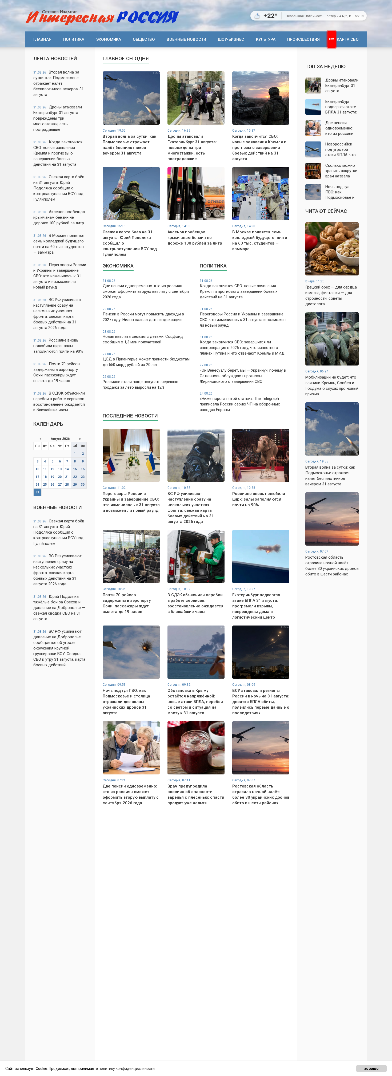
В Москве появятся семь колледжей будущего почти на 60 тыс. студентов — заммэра (58, 244)
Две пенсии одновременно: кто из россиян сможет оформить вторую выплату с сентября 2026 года (146, 289)
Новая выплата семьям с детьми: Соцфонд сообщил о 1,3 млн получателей (143, 337)
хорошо (371, 1068)
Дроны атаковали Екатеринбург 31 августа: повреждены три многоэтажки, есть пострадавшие (57, 118)
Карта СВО (348, 39)
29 (75, 484)
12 (52, 469)
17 (37, 477)
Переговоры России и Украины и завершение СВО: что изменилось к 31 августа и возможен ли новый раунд (59, 276)
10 (37, 469)
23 (83, 477)
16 (83, 469)
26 (52, 484)
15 (75, 469)
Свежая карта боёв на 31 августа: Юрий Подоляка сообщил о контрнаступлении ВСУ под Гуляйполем (58, 188)
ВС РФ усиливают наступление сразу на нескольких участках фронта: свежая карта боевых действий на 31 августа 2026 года (57, 313)
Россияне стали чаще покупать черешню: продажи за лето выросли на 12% (141, 382)
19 (52, 477)
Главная (42, 39)
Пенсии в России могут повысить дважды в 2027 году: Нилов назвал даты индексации (143, 314)
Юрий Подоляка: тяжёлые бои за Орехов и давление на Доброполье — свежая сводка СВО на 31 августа (59, 607)
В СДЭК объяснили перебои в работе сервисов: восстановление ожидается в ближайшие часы (59, 401)
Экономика (108, 39)
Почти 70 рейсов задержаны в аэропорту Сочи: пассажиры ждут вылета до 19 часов (56, 372)
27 (60, 484)
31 (37, 492)
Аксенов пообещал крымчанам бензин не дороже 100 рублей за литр (59, 217)
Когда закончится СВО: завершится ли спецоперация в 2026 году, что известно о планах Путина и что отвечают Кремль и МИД (242, 345)
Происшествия (303, 39)
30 (83, 484)
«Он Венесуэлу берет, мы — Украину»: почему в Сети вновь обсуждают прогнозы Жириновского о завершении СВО (243, 373)
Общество (144, 39)
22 (75, 477)
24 (37, 484)
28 (67, 484)
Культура (265, 39)
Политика (73, 39)
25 (45, 484)
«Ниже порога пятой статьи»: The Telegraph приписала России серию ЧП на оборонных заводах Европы (240, 402)
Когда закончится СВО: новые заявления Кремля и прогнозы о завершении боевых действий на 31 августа (57, 153)
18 (45, 477)
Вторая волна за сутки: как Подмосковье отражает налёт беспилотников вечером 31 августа (58, 83)
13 (60, 469)
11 (45, 469)
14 (67, 469)
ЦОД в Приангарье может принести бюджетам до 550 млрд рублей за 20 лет (146, 359)
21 (67, 477)
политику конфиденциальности (127, 1068)
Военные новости (186, 39)
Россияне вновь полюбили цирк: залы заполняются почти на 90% (58, 346)
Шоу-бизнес (231, 39)
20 (60, 477)
